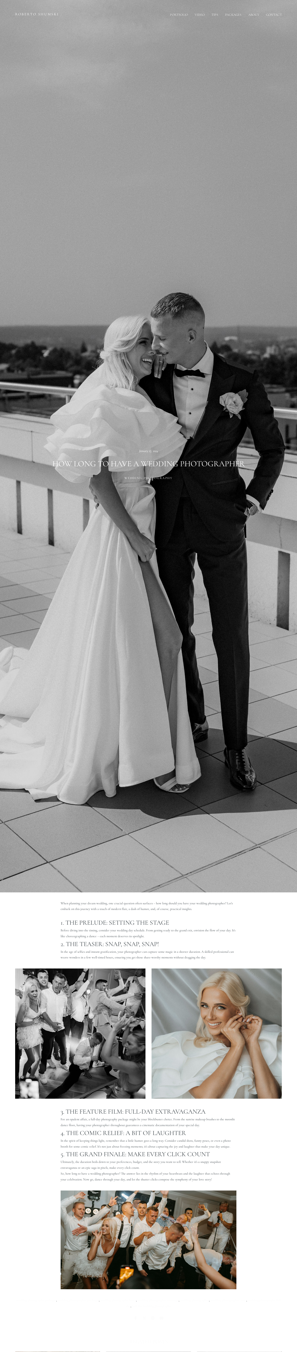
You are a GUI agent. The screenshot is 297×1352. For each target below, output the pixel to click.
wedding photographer (194, 1300)
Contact (274, 14)
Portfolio (179, 14)
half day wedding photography (151, 1306)
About (253, 14)
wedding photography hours (118, 1300)
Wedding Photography (148, 478)
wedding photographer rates (228, 1300)
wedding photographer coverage (158, 1300)
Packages (233, 14)
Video (200, 14)
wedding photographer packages (78, 1300)
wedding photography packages (36, 1300)
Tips (215, 14)
